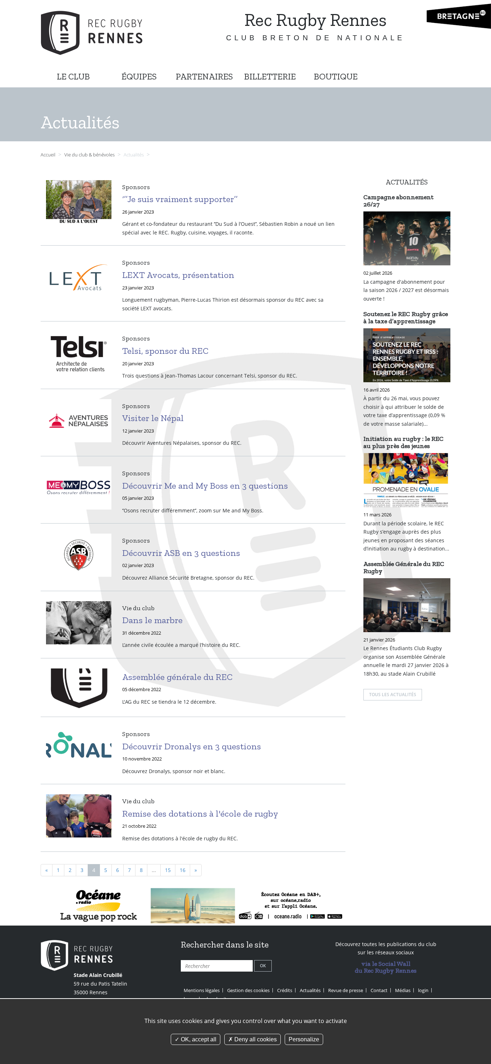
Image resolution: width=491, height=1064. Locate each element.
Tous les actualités (392, 694)
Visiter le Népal (153, 417)
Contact (379, 990)
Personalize (304, 1039)
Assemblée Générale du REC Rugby (403, 567)
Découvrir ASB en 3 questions (181, 552)
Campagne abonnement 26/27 (398, 200)
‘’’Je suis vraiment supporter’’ (180, 198)
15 (168, 870)
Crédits (284, 990)
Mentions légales (202, 990)
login (423, 990)
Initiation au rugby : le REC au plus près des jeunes (403, 442)
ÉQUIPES (139, 76)
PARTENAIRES (204, 76)
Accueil (48, 155)
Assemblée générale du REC (177, 676)
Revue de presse (345, 990)
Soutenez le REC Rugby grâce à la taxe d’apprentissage (405, 317)
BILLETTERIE (270, 76)
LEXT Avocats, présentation (178, 274)
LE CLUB (73, 76)
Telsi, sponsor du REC (165, 350)
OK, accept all (197, 1039)
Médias (402, 990)
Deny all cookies (255, 1039)
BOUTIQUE (336, 76)
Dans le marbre (152, 620)
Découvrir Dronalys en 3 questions (191, 746)
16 (182, 870)
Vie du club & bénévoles (90, 155)
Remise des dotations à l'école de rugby (200, 813)
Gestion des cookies (248, 990)
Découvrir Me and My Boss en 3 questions (205, 485)
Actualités (310, 990)
